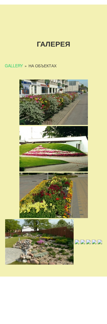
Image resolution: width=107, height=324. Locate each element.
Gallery (14, 65)
